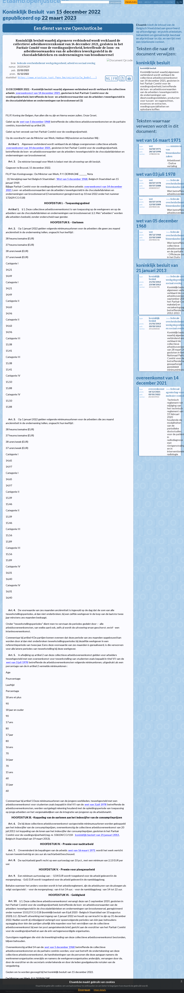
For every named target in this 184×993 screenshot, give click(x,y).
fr (181, 2)
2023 (70, 18)
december (75, 12)
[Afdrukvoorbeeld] (129, 78)
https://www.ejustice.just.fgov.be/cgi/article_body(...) (57, 77)
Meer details (100, 990)
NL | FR (111, 78)
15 (59, 12)
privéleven (131, 2)
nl (177, 2)
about (147, 2)
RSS (140, 2)
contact (170, 2)
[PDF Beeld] (122, 78)
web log (158, 2)
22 (45, 18)
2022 (94, 12)
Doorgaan (84, 989)
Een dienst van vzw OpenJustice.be (68, 28)
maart (56, 18)
